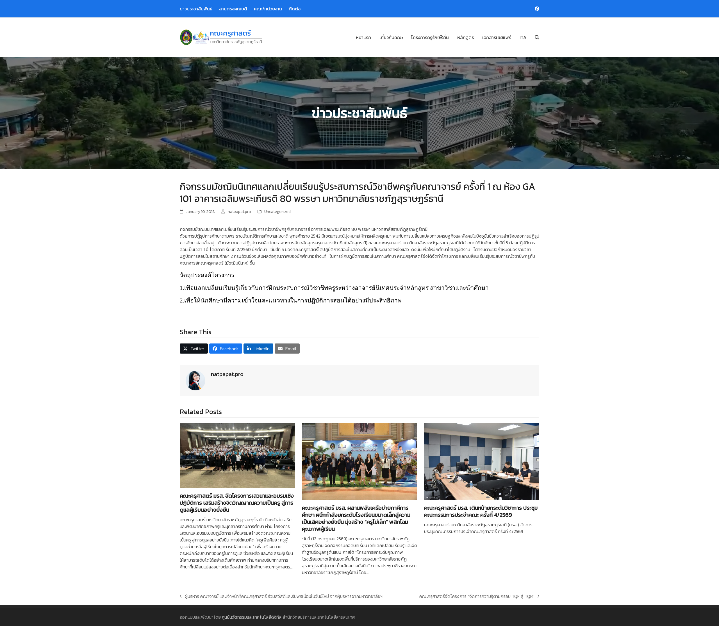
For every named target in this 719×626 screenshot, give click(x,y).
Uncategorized (277, 212)
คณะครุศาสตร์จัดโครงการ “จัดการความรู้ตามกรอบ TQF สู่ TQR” (476, 596)
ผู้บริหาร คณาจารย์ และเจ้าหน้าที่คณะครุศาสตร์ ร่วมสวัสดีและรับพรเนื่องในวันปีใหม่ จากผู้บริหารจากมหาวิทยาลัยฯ (281, 596)
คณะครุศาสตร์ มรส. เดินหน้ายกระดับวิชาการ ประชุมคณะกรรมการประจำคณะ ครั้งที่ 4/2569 (481, 511)
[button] (537, 37)
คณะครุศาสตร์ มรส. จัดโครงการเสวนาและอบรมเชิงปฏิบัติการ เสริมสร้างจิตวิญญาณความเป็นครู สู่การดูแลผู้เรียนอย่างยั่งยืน (237, 502)
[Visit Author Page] (195, 380)
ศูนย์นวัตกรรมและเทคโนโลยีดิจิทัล (251, 617)
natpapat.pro (239, 212)
